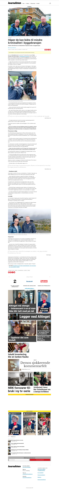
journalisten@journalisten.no (28, 474)
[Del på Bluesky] (50, 50)
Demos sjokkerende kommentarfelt (17, 443)
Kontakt (38, 3)
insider (29, 270)
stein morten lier (20, 270)
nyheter (25, 270)
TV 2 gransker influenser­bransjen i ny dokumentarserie (21, 452)
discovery (10, 270)
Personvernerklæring (41, 474)
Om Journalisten (40, 472)
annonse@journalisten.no (27, 477)
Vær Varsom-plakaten (41, 469)
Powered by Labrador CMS (29, 487)
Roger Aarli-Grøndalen (26, 467)
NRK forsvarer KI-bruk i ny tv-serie (17, 440)
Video (23, 3)
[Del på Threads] (48, 50)
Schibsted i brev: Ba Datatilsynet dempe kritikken (20, 449)
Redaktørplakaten (42, 470)
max (13, 270)
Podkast (27, 3)
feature (16, 270)
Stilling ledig (33, 3)
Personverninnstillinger (42, 479)
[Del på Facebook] (45, 50)
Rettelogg (39, 477)
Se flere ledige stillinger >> (29, 288)
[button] (9, 276)
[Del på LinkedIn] (47, 50)
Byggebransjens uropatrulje (24, 56)
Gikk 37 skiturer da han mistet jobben (17, 446)
